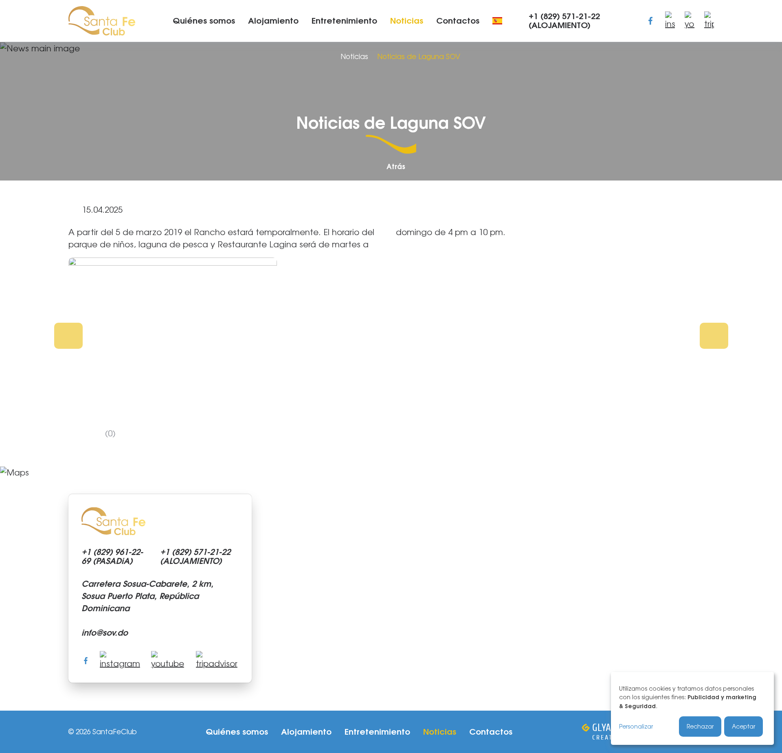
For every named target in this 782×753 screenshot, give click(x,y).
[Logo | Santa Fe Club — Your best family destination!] (101, 20)
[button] (68, 336)
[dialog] (692, 708)
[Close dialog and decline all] (766, 679)
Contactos (457, 20)
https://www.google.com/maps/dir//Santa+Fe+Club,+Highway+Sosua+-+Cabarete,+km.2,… (391, 588)
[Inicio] (327, 57)
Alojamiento (273, 20)
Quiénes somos (204, 20)
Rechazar (700, 726)
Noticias (406, 20)
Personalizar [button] (636, 726)
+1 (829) (564, 20)
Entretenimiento (344, 20)
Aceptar (743, 726)
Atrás (396, 167)
